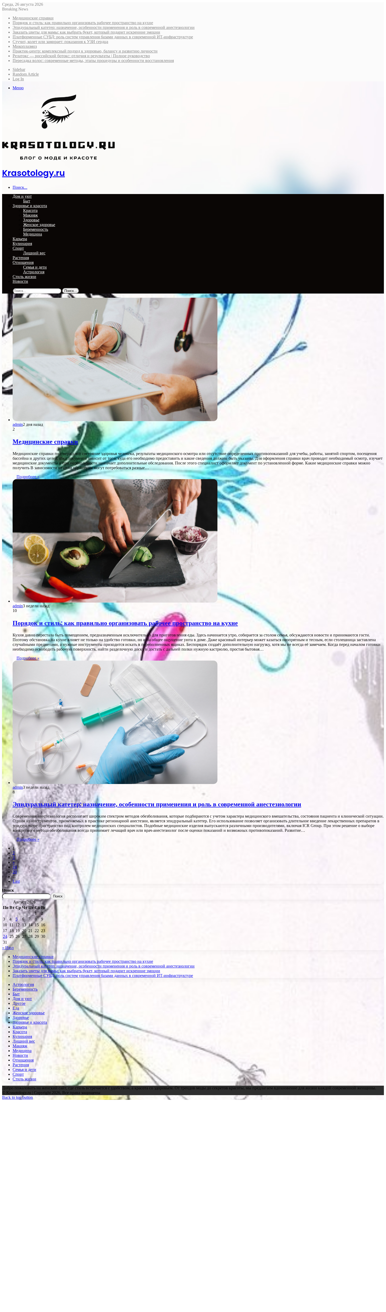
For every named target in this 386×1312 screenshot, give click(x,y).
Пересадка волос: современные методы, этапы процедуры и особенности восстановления (93, 60)
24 (5, 936)
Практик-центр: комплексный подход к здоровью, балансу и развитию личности (85, 51)
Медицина (32, 234)
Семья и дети (35, 267)
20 (15, 872)
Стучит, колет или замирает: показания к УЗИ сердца (60, 41)
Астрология (33, 272)
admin (18, 424)
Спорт (18, 248)
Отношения (23, 262)
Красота (30, 210)
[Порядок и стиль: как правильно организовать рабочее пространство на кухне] (115, 601)
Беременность (35, 229)
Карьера (20, 239)
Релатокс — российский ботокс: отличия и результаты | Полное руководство (81, 56)
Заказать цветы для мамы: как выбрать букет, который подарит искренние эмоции (86, 32)
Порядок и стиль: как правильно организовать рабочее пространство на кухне (83, 22)
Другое (19, 1003)
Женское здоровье (39, 224)
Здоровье (31, 220)
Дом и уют (22, 196)
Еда (16, 1008)
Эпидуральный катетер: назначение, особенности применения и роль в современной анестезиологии (104, 27)
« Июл (8, 947)
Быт (26, 201)
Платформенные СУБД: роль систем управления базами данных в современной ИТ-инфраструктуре (103, 37)
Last (16, 881)
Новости (20, 281)
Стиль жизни (24, 276)
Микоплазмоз (25, 46)
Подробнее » (28, 476)
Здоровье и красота (30, 205)
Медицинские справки (33, 18)
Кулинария (22, 243)
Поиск (8, 890)
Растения (21, 257)
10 (15, 867)
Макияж (30, 215)
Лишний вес (34, 253)
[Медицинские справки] (115, 419)
